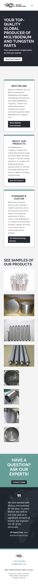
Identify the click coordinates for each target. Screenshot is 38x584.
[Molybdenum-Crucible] (11, 422)
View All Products (17, 180)
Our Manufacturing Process (17, 239)
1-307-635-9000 (19, 561)
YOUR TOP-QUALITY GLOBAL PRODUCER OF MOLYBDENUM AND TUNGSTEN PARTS (19, 33)
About (7, 570)
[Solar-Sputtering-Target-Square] (11, 404)
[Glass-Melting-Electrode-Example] (19, 341)
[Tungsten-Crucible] (11, 441)
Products (24, 570)
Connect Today (19, 482)
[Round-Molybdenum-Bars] (19, 290)
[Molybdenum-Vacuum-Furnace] (11, 385)
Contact (30, 570)
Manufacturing (15, 570)
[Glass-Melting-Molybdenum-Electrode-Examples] (19, 315)
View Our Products (12, 59)
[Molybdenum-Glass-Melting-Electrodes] (19, 366)
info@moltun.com (19, 564)
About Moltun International (15, 124)
